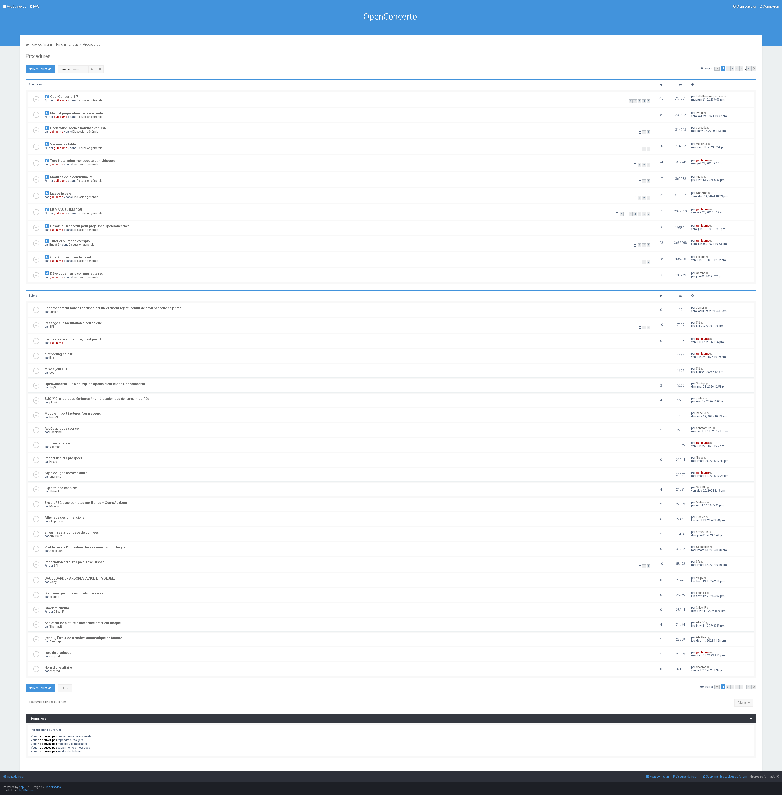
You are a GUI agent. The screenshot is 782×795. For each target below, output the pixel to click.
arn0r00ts (55, 536)
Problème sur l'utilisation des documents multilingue (85, 547)
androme (55, 476)
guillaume (60, 100)
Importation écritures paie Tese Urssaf (74, 562)
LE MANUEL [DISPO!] (66, 210)
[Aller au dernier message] (725, 96)
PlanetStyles (53, 787)
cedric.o (54, 596)
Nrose (53, 461)
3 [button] (732, 68)
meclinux (702, 143)
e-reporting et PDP (59, 354)
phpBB (23, 787)
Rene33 (54, 417)
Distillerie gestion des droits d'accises (74, 593)
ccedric (700, 256)
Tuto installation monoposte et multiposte (82, 161)
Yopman (54, 446)
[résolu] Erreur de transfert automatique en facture (83, 638)
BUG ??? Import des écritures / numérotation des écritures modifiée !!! (98, 399)
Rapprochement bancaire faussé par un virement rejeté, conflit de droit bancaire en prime (113, 308)
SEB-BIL (54, 491)
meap (700, 176)
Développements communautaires (76, 273)
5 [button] (741, 68)
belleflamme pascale (709, 96)
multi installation (57, 443)
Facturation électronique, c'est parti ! (73, 339)
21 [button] (749, 68)
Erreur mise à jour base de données (72, 532)
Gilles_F (59, 611)
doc (51, 372)
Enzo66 (54, 244)
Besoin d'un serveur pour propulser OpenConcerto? (89, 226)
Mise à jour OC (56, 369)
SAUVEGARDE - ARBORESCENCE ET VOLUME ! (80, 578)
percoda (701, 127)
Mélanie (54, 506)
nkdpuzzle (56, 521)
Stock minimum (57, 608)
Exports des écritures (61, 488)
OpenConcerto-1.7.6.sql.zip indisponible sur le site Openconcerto (95, 384)
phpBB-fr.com (27, 790)
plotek (53, 402)
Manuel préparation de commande (76, 113)
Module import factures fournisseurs (73, 413)
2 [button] (728, 68)
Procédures (38, 56)
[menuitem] (35, 6)
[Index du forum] (391, 17)
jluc (51, 357)
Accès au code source (62, 428)
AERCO (700, 622)
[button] (717, 69)
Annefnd (701, 193)
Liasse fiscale (60, 193)
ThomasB (55, 626)
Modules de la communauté (71, 177)
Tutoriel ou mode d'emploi (70, 241)
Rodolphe (55, 432)
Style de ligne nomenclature (66, 473)
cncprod (54, 656)
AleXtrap (55, 641)
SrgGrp (53, 387)
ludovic (700, 517)
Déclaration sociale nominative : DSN (78, 128)
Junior (53, 311)
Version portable (63, 144)
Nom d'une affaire (58, 667)
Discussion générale (89, 100)
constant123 (704, 428)
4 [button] (737, 68)
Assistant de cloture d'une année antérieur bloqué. (83, 623)
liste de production (59, 653)
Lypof (699, 112)
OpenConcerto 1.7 (64, 97)
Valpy (53, 582)
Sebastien (56, 550)
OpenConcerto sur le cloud (70, 257)
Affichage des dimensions (65, 517)
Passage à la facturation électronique (73, 323)
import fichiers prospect (63, 458)
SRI (51, 326)
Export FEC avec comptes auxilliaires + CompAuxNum (86, 503)
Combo (700, 273)
